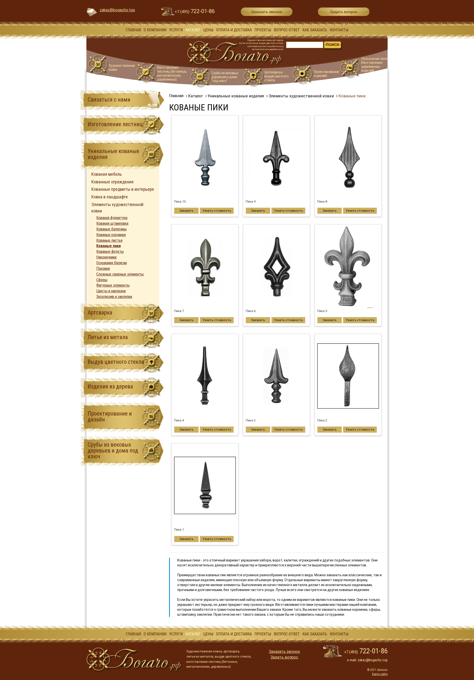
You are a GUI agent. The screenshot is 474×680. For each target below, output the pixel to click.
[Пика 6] (277, 266)
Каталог (192, 30)
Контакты (339, 30)
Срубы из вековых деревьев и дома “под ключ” (224, 77)
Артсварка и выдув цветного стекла (276, 76)
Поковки (103, 268)
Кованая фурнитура (111, 217)
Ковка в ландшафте (109, 196)
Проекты (263, 30)
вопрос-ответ (287, 30)
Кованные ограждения (112, 181)
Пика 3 (251, 420)
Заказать (186, 210)
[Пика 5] (348, 266)
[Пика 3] (277, 376)
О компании (155, 30)
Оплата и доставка (234, 30)
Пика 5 (322, 311)
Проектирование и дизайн (326, 74)
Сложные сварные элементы (120, 274)
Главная (133, 30)
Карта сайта (380, 674)
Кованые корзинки (111, 234)
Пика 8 (322, 201)
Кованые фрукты (110, 251)
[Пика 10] (205, 157)
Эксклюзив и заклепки (114, 296)
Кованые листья (109, 240)
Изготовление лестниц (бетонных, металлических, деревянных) (172, 73)
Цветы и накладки (111, 291)
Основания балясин (111, 263)
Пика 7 (179, 311)
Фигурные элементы (113, 285)
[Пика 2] (348, 376)
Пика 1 (179, 529)
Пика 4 (179, 420)
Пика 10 (180, 201)
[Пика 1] (205, 485)
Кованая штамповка (112, 223)
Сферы (101, 280)
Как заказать (314, 30)
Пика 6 (251, 311)
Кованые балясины (111, 229)
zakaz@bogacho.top (117, 10)
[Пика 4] (205, 376)
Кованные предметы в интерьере (122, 189)
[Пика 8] (348, 157)
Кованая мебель (106, 174)
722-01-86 (195, 11)
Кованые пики (108, 246)
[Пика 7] (205, 266)
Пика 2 (322, 420)
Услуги (176, 30)
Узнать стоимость (216, 210)
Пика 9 (251, 201)
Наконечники (106, 257)
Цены (208, 30)
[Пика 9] (277, 157)
